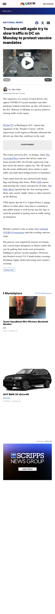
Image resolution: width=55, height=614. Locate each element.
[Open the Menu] (4, 4)
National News (13, 22)
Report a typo (9, 270)
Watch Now (47, 4)
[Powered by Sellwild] (48, 441)
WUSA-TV (8, 125)
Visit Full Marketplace (43, 293)
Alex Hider (16, 89)
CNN (39, 182)
